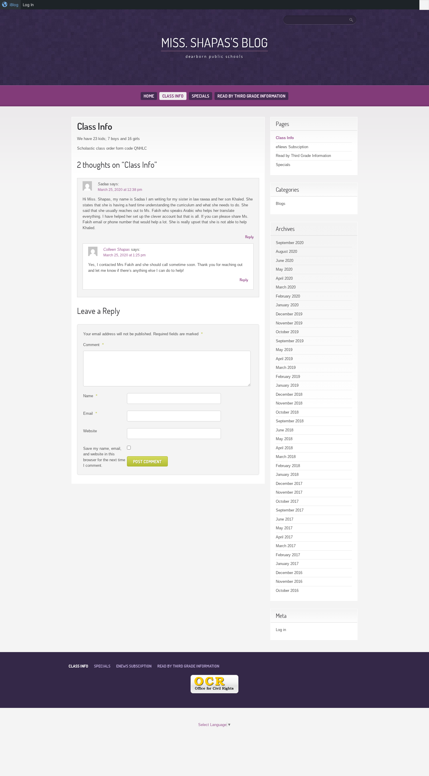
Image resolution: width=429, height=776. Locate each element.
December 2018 (289, 394)
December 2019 (289, 314)
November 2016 (289, 581)
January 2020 (287, 305)
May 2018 (284, 439)
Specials (200, 96)
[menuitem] (10, 4)
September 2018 (290, 421)
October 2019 (287, 332)
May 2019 (284, 350)
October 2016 (287, 590)
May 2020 (284, 269)
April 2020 (284, 278)
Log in (281, 630)
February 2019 (288, 376)
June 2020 (284, 260)
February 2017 (288, 555)
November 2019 (289, 323)
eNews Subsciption (292, 147)
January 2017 (287, 563)
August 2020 (286, 251)
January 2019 (287, 385)
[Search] (351, 19)
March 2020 (286, 287)
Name (90, 395)
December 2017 (289, 483)
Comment (93, 344)
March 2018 (286, 456)
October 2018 (287, 412)
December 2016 (289, 573)
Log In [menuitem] (28, 4)
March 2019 (286, 367)
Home (149, 96)
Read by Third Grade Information (251, 96)
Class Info (173, 96)
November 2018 (289, 403)
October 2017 (287, 501)
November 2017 (289, 492)
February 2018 (288, 466)
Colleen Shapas (116, 249)
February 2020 (288, 296)
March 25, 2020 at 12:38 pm (120, 190)
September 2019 (290, 341)
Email (90, 413)
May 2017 (284, 528)
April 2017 (284, 537)
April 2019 (284, 359)
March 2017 (286, 546)
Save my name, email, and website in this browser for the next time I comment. (104, 457)
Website (90, 431)
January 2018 (287, 474)
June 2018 (284, 430)
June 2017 (284, 519)
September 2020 (290, 243)
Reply (249, 236)
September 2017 (290, 510)
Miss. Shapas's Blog (214, 42)
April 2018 (284, 448)
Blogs (280, 203)
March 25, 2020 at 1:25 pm (124, 255)
